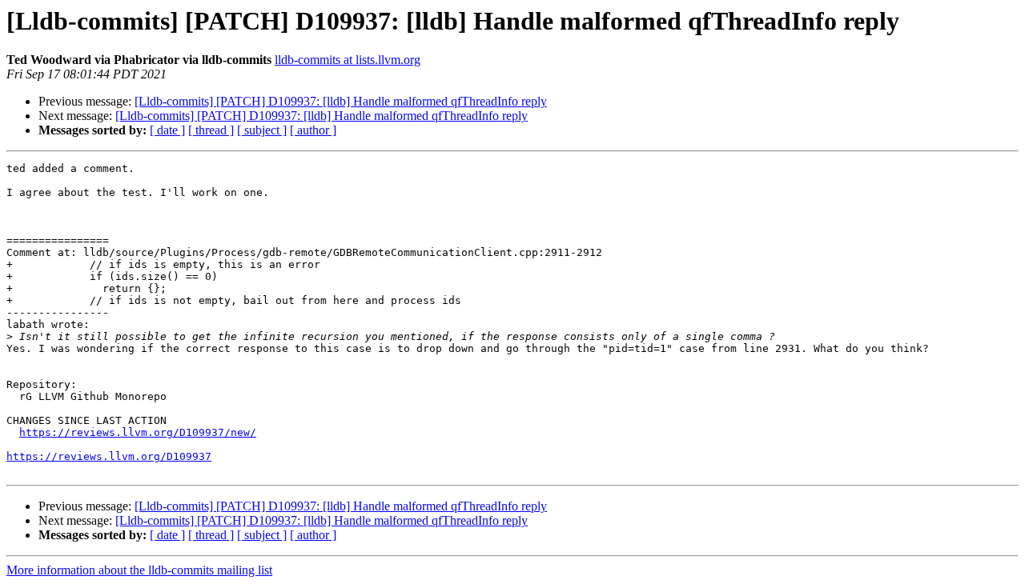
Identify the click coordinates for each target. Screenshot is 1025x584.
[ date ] (167, 130)
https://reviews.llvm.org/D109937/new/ (137, 432)
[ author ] (313, 130)
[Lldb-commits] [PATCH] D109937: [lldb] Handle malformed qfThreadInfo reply (341, 101)
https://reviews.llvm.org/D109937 (108, 456)
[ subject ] (262, 130)
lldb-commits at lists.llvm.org (347, 59)
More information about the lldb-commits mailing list (139, 570)
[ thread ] (211, 130)
